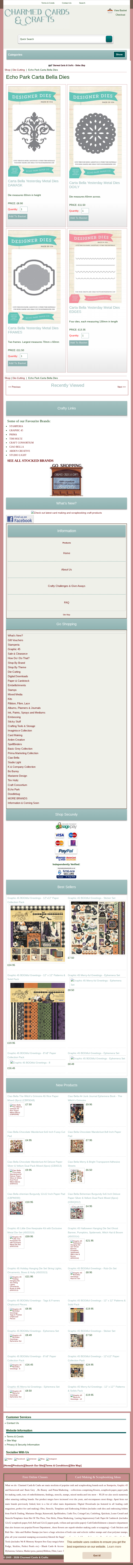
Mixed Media (15, 694)
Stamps (12, 689)
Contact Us (67, 3)
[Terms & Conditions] (57, 1465)
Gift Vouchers (15, 640)
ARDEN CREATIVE (19, 451)
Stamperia (13, 644)
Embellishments (17, 685)
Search (82, 3)
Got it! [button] (97, 1555)
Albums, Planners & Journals (24, 707)
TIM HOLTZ (16, 438)
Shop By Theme (17, 667)
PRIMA (13, 434)
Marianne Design (17, 775)
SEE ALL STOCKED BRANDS (30, 460)
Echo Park (14, 789)
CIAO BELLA (16, 447)
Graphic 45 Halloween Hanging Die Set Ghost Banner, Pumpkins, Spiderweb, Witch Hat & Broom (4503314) (95, 1232)
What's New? (15, 635)
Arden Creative (16, 739)
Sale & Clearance (18, 653)
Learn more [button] (114, 1546)
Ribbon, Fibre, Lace (19, 703)
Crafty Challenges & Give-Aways (66, 585)
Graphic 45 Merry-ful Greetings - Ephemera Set (94, 975)
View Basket (120, 10)
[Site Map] (76, 1465)
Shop (7, 69)
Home (66, 553)
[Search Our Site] (34, 1465)
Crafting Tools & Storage (21, 726)
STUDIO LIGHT (17, 455)
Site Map (66, 615)
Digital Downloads (18, 676)
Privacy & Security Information (23, 1444)
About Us (66, 569)
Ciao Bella (13, 757)
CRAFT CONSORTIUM (21, 442)
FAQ (66, 602)
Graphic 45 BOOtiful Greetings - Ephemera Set (93, 1053)
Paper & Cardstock (18, 680)
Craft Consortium (17, 784)
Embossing (14, 717)
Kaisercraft (14, 1490)
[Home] (7, 1465)
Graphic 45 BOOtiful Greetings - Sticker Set (91, 898)
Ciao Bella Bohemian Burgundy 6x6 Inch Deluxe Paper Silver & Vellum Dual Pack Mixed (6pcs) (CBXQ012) (94, 1198)
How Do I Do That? (18, 658)
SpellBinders (15, 744)
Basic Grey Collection (20, 748)
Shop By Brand (16, 662)
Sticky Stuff (14, 721)
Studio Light (14, 762)
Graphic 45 (14, 649)
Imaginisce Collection (20, 730)
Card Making (15, 735)
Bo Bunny (13, 771)
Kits (10, 698)
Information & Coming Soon (23, 802)
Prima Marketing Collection (23, 753)
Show (119, 54)
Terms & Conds (48, 3)
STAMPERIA (16, 426)
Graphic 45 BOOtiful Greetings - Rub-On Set (92, 1268)
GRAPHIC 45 (16, 430)
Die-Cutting (18, 69)
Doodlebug (14, 793)
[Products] (18, 1465)
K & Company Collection (22, 766)
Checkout (120, 14)
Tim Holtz (13, 780)
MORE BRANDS (17, 798)
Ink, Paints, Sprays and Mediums (26, 712)
